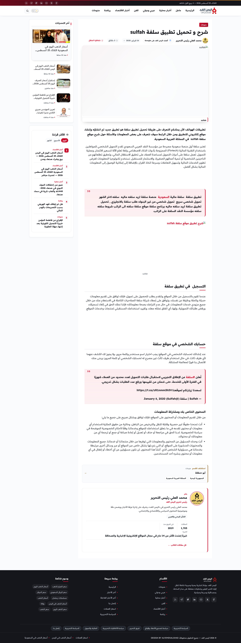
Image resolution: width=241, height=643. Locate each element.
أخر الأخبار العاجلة (108, 598)
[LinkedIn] (41, 3)
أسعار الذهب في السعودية (36, 637)
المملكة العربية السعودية (176, 478)
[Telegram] (31, 3)
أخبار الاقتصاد (122, 10)
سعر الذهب (44, 609)
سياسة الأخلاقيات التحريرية (113, 628)
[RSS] (26, 3)
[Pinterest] (36, 3)
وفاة (42, 603)
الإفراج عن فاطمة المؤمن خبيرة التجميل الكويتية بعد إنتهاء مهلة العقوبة (44, 98)
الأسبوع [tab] (57, 140)
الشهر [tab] (49, 140)
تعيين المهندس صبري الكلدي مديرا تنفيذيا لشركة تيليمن (45, 112)
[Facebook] (56, 3)
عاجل (178, 10)
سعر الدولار (41, 592)
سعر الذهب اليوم (60, 609)
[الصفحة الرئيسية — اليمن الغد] (208, 11)
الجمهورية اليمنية (197, 478)
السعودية (163, 197)
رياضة (107, 10)
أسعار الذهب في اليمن (58, 603)
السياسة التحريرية (108, 614)
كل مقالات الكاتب (177, 545)
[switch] (34, 11)
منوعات (96, 10)
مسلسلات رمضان (59, 598)
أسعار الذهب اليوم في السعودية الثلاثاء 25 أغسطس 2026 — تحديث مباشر (52, 50)
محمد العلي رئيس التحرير (189, 40)
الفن (136, 10)
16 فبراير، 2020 (132, 40)
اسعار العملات (110, 609)
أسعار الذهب (43, 598)
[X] (51, 3)
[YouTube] (46, 3)
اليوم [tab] (65, 140)
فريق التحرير (134, 628)
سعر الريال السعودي (58, 592)
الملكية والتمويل (91, 628)
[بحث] (27, 11)
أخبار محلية (165, 10)
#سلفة (190, 377)
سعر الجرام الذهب (59, 586)
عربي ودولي (149, 10)
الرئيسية (189, 10)
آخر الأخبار (111, 592)
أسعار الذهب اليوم (41, 586)
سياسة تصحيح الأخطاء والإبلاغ (156, 628)
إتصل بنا (112, 603)
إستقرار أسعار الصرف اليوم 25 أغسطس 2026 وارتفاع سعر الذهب (44, 83)
